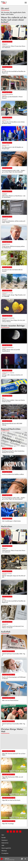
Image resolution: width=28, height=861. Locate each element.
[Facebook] (11, 832)
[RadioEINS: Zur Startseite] (12, 2)
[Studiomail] (17, 832)
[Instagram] (14, 832)
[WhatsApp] (8, 832)
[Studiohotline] (20, 832)
